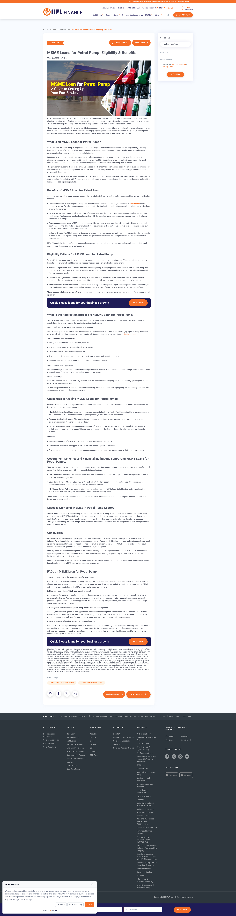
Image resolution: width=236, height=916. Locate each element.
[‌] (50, 694)
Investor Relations (117, 8)
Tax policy (141, 876)
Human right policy (144, 872)
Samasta (184, 736)
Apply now (175, 74)
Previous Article (121, 43)
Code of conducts (144, 869)
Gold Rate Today (116, 716)
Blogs (164, 716)
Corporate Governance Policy (146, 773)
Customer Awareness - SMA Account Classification (146, 821)
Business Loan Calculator (49, 735)
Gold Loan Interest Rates (78, 716)
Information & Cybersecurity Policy (145, 880)
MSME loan (135, 203)
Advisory (140, 800)
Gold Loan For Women (76, 755)
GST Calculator (49, 743)
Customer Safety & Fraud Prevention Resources (147, 864)
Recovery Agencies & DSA (147, 827)
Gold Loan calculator (51, 740)
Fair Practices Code (145, 753)
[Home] (62, 12)
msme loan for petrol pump (62, 683)
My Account (184, 15)
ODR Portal (94, 755)
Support (116, 744)
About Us (105, 8)
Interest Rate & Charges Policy (146, 738)
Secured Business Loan (132, 15)
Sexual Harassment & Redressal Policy (145, 886)
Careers (144, 8)
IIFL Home (169, 740)
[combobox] (175, 44)
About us (93, 734)
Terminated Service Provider (144, 832)
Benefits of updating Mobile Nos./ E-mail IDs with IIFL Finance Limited (147, 856)
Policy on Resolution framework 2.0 (145, 814)
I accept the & (175, 65)
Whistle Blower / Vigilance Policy (143, 748)
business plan (129, 334)
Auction (70, 762)
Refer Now (187, 716)
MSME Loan (143, 716)
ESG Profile (131, 8)
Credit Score (154, 716)
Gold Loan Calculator (99, 716)
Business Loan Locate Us (123, 737)
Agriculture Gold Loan (76, 744)
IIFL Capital (169, 736)
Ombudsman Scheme (145, 809)
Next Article (140, 43)
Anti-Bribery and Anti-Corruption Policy (145, 804)
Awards (93, 737)
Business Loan (130, 716)
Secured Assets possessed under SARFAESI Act (143, 839)
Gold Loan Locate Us (121, 741)
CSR (138, 8)
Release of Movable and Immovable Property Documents (146, 759)
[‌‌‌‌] (168, 15)
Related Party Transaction (142, 791)
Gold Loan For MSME (75, 751)
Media (171, 716)
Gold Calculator (49, 747)
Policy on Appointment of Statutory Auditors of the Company (147, 847)
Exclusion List (142, 769)
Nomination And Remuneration (143, 779)
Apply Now (138, 303)
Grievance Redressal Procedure (145, 785)
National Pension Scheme (123, 748)
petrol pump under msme (91, 683)
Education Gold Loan (75, 748)
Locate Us (117, 734)
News (178, 716)
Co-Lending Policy (144, 734)
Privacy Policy (168, 67)
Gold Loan (63, 716)
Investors (94, 751)
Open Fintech (186, 740)
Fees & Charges (143, 743)
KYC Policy (141, 765)
